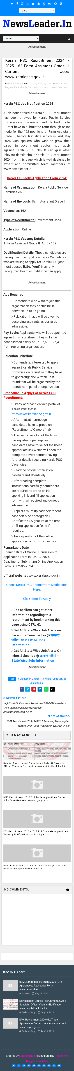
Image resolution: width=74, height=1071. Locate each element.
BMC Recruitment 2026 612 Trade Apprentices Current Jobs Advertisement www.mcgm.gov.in (34, 799)
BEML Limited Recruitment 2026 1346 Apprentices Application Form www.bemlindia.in (40, 985)
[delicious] (61, 3)
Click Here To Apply (37, 599)
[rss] (27, 3)
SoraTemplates (28, 1055)
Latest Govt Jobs (59, 87)
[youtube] (39, 3)
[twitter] (12, 3)
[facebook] (17, 3)
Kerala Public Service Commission (31, 87)
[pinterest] (44, 3)
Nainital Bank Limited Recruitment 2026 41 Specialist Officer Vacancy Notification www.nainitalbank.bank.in (34, 765)
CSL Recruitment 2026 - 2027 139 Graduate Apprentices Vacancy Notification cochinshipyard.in (35, 833)
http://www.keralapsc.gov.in (31, 414)
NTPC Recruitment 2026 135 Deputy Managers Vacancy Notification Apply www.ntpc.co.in (35, 867)
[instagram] (22, 3)
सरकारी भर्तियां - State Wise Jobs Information (35, 640)
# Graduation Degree (28, 678)
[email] (33, 3)
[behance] (49, 3)
